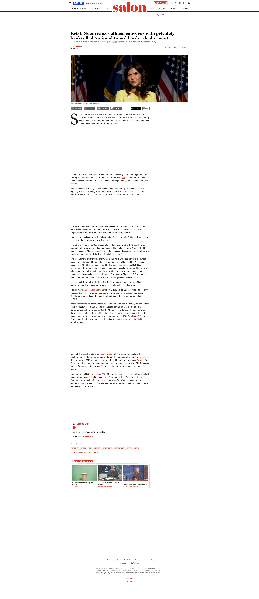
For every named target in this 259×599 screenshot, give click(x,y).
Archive (123, 563)
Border (83, 449)
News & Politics (79, 9)
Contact (127, 560)
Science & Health (157, 9)
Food (108, 9)
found (77, 268)
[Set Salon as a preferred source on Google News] (136, 108)
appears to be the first (125, 319)
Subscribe (79, 3)
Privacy (137, 560)
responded (96, 251)
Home (100, 560)
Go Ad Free (135, 563)
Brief (90, 449)
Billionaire (75, 449)
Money (174, 9)
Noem (129, 449)
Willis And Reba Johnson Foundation (85, 452)
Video (185, 9)
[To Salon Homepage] (129, 7)
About (109, 560)
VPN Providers (129, 578)
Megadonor (107, 449)
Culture (96, 9)
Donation (97, 449)
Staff (117, 560)
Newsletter (161, 3)
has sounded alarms (92, 290)
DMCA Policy (129, 581)
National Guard (119, 449)
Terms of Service (151, 560)
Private (136, 449)
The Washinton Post (118, 265)
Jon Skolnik (77, 46)
